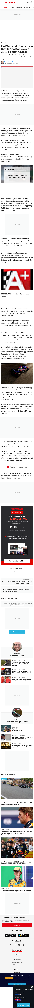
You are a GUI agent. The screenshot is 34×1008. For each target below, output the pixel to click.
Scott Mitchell (8, 61)
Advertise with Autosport (17, 980)
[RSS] (23, 945)
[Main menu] (2, 2)
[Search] (28, 2)
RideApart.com (17, 964)
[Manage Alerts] (19, 572)
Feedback (17, 972)
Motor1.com (17, 954)
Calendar (19, 7)
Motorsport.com (17, 959)
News (12, 7)
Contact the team (17, 982)
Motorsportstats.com (17, 962)
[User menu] (31, 2)
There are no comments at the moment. (17, 604)
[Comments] (30, 62)
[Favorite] (26, 62)
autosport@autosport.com (17, 977)
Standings (27, 7)
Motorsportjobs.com (17, 957)
